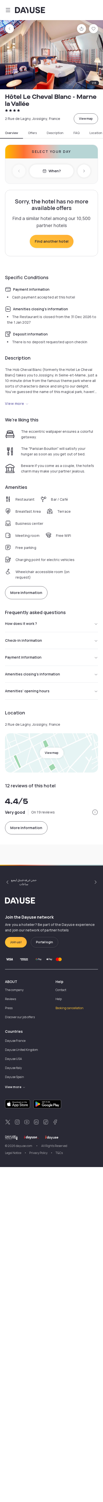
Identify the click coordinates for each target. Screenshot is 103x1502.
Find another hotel (51, 241)
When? (54, 171)
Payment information (23, 657)
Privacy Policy (38, 1153)
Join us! (16, 942)
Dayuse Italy (13, 1068)
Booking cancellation (70, 1008)
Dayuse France (15, 1041)
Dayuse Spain (14, 1077)
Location (96, 133)
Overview (11, 133)
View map (86, 118)
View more (14, 403)
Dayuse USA (13, 1059)
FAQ (77, 133)
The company (14, 990)
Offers (32, 133)
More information (26, 592)
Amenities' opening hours (27, 691)
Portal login (44, 942)
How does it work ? (21, 623)
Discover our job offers (20, 1017)
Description (55, 133)
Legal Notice (13, 1153)
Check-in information (23, 640)
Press (8, 1008)
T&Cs (59, 1153)
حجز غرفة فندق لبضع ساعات (23, 882)
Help (59, 999)
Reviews (10, 999)
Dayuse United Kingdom (21, 1050)
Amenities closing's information (32, 674)
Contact (61, 990)
